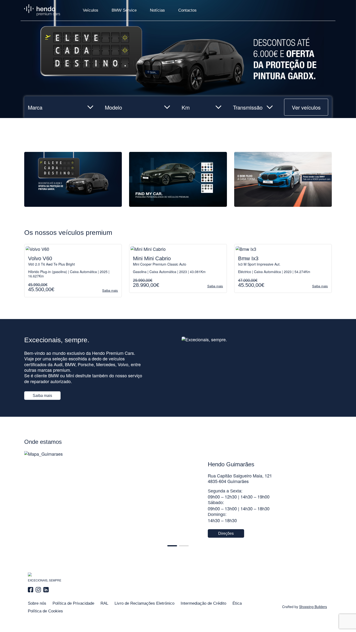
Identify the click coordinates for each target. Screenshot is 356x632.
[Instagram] (38, 590)
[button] (172, 545)
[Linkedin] (46, 590)
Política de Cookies (45, 611)
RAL (104, 603)
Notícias (157, 10)
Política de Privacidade (73, 603)
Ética (237, 603)
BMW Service (124, 10)
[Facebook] (31, 590)
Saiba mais (42, 396)
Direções (226, 533)
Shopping (313, 606)
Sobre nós (37, 603)
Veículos (90, 10)
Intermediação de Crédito (203, 603)
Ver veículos (306, 107)
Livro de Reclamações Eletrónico (144, 603)
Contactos (187, 10)
